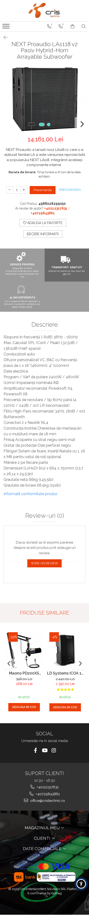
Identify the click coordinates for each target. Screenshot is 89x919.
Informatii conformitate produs (30, 494)
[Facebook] (35, 750)
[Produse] (6, 27)
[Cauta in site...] (83, 26)
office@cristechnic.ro (47, 801)
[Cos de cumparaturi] (72, 26)
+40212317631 (47, 787)
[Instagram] (53, 750)
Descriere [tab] (44, 324)
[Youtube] (44, 750)
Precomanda (42, 190)
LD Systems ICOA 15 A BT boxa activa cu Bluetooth (65, 673)
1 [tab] (42, 124)
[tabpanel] (44, 99)
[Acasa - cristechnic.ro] (44, 10)
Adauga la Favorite (44, 223)
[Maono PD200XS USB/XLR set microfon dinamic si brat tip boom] (24, 650)
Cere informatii (44, 234)
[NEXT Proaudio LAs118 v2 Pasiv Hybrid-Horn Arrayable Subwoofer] (44, 99)
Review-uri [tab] (44, 515)
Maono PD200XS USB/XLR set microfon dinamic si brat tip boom (24, 673)
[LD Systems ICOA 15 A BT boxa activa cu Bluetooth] (65, 650)
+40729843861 (47, 794)
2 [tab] (48, 124)
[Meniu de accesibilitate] (81, 883)
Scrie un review (44, 563)
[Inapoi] (3, 37)
